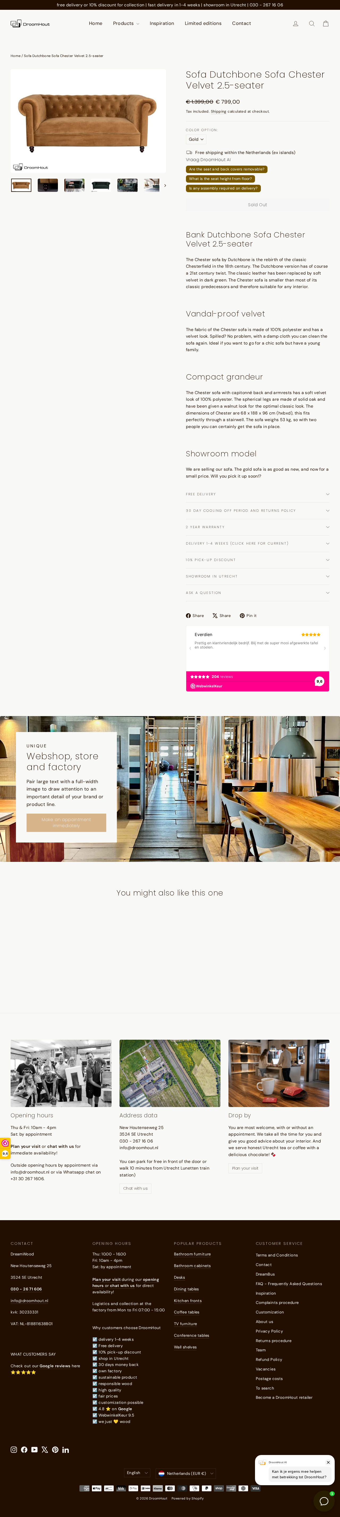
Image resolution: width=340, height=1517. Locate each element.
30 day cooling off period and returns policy (241, 510)
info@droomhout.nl (29, 1300)
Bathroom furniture (192, 1254)
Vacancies (266, 1369)
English (134, 1472)
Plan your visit (245, 1168)
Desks (179, 1277)
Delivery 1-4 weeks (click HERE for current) (237, 543)
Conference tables (191, 1335)
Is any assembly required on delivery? (223, 188)
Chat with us (135, 1188)
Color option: (202, 130)
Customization (270, 1312)
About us (264, 1321)
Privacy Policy (269, 1331)
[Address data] (170, 1073)
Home (96, 23)
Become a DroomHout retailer (284, 1397)
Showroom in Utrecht (212, 576)
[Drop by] (278, 1073)
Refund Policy (269, 1359)
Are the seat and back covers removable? (227, 169)
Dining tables (186, 1289)
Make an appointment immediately (66, 823)
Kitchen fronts (188, 1300)
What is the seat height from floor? (220, 178)
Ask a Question (204, 592)
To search (265, 1388)
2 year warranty (205, 527)
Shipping (219, 111)
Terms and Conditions (277, 1255)
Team (261, 1350)
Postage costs (269, 1378)
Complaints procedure (277, 1302)
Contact (241, 23)
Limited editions (203, 23)
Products (124, 23)
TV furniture (185, 1323)
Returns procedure (274, 1340)
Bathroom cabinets (192, 1265)
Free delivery (201, 494)
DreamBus (265, 1274)
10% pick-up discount (211, 560)
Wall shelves (185, 1347)
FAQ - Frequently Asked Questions (289, 1283)
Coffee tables (186, 1312)
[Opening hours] (61, 1073)
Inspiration (162, 23)
